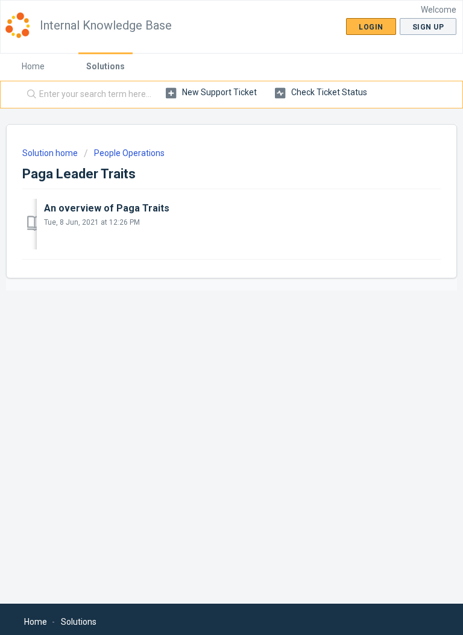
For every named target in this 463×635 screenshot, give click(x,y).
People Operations (129, 153)
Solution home (51, 153)
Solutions (105, 66)
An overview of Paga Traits (106, 208)
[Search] (29, 95)
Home (33, 66)
